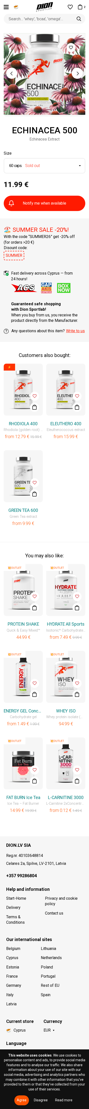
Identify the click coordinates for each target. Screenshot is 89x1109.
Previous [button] (11, 73)
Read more (63, 1100)
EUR (47, 1030)
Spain (45, 994)
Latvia (11, 1004)
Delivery (13, 907)
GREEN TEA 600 (23, 510)
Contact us (54, 913)
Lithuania (48, 948)
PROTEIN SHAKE (23, 624)
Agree (21, 1100)
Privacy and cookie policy (61, 901)
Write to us (75, 331)
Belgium (13, 948)
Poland (47, 967)
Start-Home (16, 898)
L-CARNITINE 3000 (66, 797)
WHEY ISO (66, 710)
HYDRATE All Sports (66, 624)
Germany (13, 985)
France (12, 976)
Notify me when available (44, 203)
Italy (10, 994)
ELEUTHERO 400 (65, 423)
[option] (44, 75)
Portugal (48, 976)
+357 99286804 (21, 875)
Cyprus (12, 957)
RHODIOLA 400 (23, 423)
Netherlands (51, 957)
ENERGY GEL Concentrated (23, 710)
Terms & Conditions (15, 920)
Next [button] (77, 73)
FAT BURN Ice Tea (23, 797)
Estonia (12, 967)
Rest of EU (50, 985)
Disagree (41, 1100)
